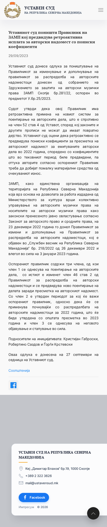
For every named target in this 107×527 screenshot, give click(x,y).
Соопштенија (19, 370)
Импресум (26, 507)
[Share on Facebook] (13, 385)
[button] (100, 10)
